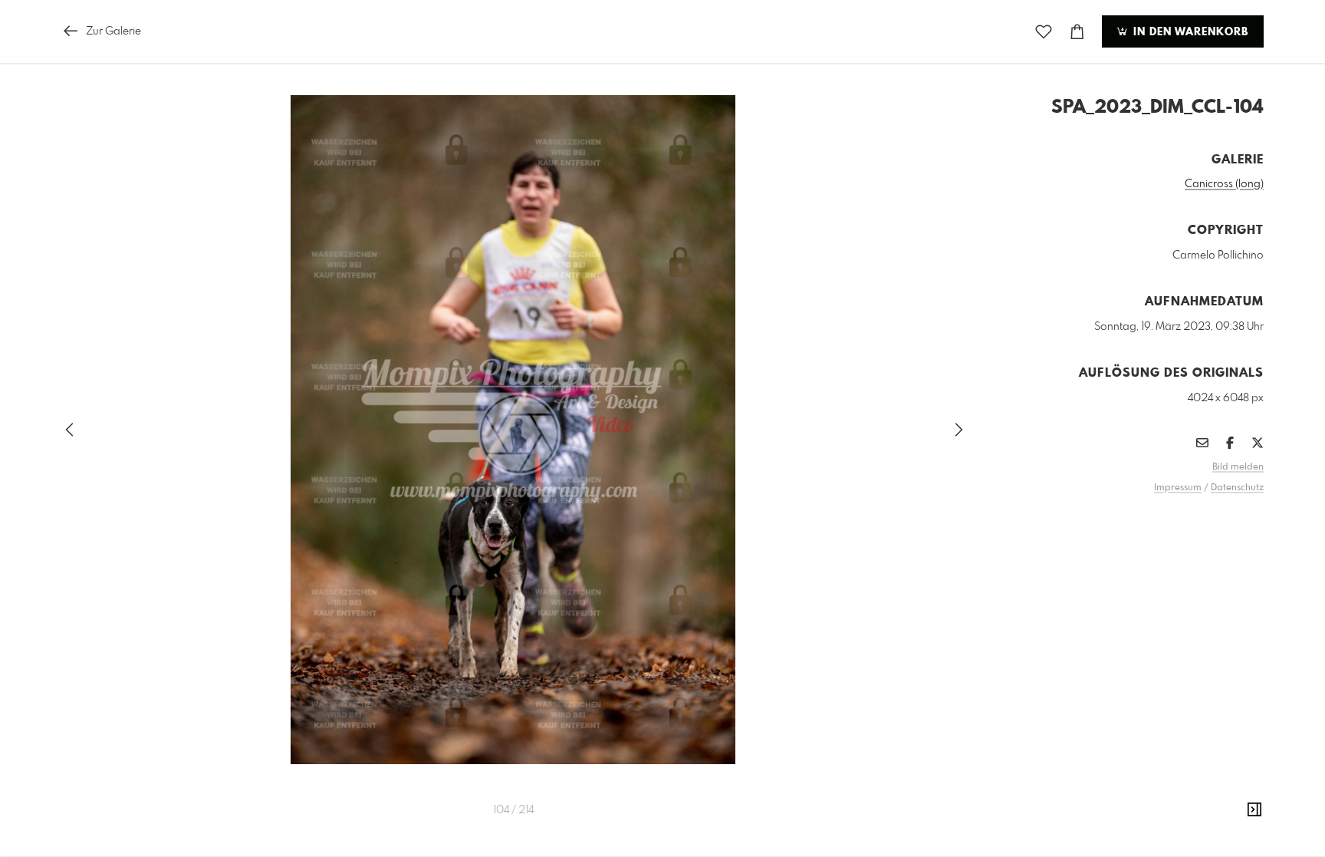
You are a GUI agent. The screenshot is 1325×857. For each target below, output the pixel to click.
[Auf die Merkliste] (1043, 31)
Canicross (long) (1224, 184)
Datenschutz (1237, 488)
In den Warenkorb (1188, 32)
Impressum (1178, 488)
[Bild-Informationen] (1254, 810)
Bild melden (1238, 467)
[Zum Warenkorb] (1077, 31)
